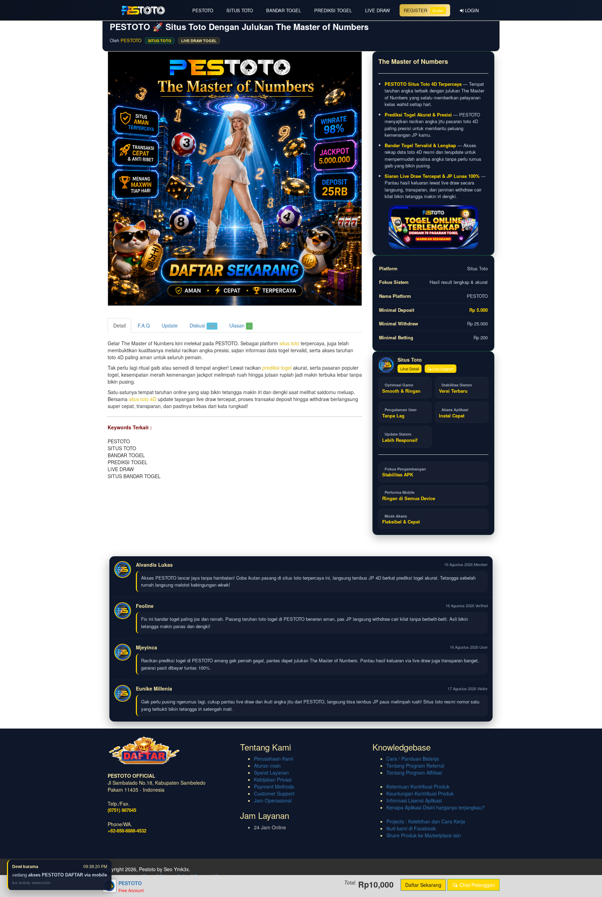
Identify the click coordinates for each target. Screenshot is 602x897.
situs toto (289, 343)
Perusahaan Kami (273, 758)
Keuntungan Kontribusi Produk (420, 793)
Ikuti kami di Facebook (411, 828)
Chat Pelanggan (476, 884)
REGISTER (424, 10)
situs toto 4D (142, 398)
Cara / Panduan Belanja (412, 758)
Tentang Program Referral (415, 765)
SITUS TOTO (239, 10)
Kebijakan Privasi (273, 779)
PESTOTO (202, 10)
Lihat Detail (409, 368)
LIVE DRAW (377, 10)
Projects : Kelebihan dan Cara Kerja (425, 821)
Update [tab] (170, 325)
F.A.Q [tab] (144, 325)
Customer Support (274, 793)
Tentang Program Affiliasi (414, 772)
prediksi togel (277, 367)
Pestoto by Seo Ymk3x (164, 869)
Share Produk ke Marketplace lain (423, 835)
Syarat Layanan (271, 772)
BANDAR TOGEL (283, 10)
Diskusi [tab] (202, 325)
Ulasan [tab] (239, 325)
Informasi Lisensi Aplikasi (414, 800)
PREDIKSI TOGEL (333, 10)
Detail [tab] (119, 325)
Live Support (442, 368)
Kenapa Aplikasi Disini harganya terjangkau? (435, 807)
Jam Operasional (273, 800)
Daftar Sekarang (423, 884)
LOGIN (471, 10)
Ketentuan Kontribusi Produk (417, 786)
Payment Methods (274, 786)
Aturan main (267, 765)
